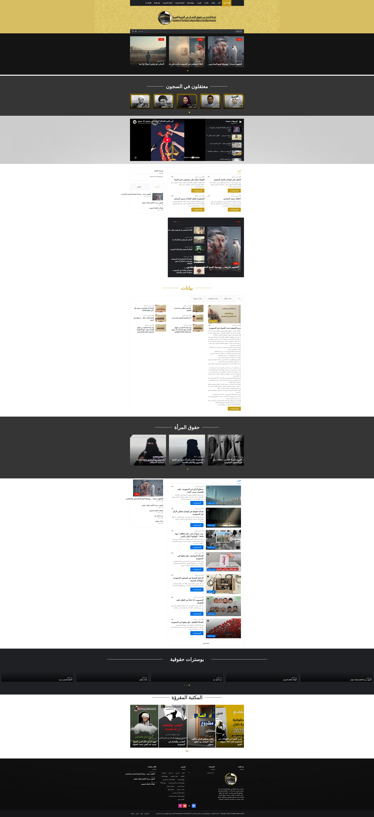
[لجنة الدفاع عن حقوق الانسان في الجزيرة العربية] (187, 17)
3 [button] (186, 112)
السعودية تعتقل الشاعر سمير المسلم (189, 199)
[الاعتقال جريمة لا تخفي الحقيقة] (262, 674)
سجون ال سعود (171, 786)
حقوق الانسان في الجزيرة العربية (176, 783)
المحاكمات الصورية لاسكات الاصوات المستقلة (134, 679)
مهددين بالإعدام (230, 31)
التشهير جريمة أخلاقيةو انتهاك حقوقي (152, 203)
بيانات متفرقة (198, 298)
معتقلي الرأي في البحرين (178, 792)
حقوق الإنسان (164, 776)
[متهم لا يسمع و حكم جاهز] (37, 674)
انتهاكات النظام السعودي (156, 208)
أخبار (219, 3)
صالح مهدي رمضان (202, 107)
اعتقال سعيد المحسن (232, 199)
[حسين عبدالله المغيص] (175, 101)
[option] (226, 51)
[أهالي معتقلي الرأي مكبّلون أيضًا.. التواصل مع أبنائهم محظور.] (201, 726)
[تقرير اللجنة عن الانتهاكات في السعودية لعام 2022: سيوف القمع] (230, 726)
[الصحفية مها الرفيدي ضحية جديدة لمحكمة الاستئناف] (148, 450)
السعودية (164, 773)
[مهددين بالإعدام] (337, 674)
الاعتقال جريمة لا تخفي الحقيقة (288, 679)
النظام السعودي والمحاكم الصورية (181, 249)
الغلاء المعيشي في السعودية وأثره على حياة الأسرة (182, 64)
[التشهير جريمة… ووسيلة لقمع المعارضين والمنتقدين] (226, 51)
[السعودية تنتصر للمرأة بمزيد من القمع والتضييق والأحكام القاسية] (187, 450)
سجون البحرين (180, 786)
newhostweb (187, 813)
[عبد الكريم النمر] (221, 101)
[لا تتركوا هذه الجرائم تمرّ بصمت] (198, 318)
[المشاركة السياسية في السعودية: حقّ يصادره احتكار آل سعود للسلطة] (199, 259)
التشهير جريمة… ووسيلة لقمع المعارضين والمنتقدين (221, 64)
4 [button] (184, 112)
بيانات (206, 3)
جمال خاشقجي (174, 776)
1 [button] (187, 70)
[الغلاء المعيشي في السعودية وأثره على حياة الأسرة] (187, 51)
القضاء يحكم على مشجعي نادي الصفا (189, 180)
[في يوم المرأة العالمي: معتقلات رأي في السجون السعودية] (226, 450)
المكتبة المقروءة (167, 3)
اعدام (183, 773)
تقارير (199, 3)
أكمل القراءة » (234, 190)
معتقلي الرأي (171, 789)
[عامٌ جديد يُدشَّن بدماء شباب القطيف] (198, 308)
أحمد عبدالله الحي (155, 107)
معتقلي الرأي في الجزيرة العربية (176, 796)
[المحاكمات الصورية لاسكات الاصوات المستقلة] (112, 674)
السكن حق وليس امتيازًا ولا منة (151, 64)
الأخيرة (157, 187)
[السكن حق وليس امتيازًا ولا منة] (148, 51)
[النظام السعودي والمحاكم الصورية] (199, 249)
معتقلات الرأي (218, 679)
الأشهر (139, 187)
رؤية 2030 (163, 783)
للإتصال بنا (148, 3)
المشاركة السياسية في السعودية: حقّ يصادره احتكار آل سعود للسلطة (181, 261)
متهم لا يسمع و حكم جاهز (65, 679)
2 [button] (186, 70)
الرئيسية (225, 3)
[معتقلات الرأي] (187, 674)
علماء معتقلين (159, 521)
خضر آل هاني (133, 107)
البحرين (177, 773)
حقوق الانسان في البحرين (169, 779)
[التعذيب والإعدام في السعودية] (173, 726)
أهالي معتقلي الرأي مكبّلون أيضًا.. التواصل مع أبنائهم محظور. (202, 741)
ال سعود (171, 773)
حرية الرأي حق (158, 516)
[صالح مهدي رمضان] (198, 101)
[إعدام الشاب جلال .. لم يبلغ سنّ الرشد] (160, 318)
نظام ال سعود (181, 799)
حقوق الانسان (181, 779)
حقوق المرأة (190, 3)
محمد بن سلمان (180, 789)
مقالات (213, 3)
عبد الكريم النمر (226, 107)
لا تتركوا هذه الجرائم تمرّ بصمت (181, 318)
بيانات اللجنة (227, 298)
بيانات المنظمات (213, 298)
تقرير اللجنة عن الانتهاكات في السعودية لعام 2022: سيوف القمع (230, 741)
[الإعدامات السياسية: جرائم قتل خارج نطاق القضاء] (160, 308)
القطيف (182, 776)
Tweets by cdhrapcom (156, 176)
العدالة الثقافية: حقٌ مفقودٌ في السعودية (187, 622)
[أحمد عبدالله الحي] (151, 101)
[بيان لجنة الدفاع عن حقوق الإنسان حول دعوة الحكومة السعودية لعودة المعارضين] (160, 327)
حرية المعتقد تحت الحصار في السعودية (225, 328)
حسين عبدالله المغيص (178, 107)
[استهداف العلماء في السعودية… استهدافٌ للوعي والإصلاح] (199, 270)
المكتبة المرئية (180, 3)
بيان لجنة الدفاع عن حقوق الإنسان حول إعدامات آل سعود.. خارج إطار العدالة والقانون (181, 330)
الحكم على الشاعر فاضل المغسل (227, 180)
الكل (179, 221)
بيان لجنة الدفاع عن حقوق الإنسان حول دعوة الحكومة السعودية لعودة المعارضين (145, 330)
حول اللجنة (157, 3)
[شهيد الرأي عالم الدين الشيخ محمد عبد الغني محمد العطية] (144, 726)
